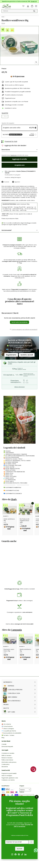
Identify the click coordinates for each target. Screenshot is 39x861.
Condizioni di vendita (8, 753)
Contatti (4, 744)
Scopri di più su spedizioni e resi (24, 2)
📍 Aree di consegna (8, 728)
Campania (16, 629)
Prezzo (4, 68)
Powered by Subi (11, 142)
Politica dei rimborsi (7, 760)
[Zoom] (36, 62)
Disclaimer (5, 766)
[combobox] (19, 11)
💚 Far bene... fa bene (8, 735)
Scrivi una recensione (19, 322)
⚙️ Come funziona (7, 726)
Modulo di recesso (7, 758)
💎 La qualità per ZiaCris (9, 731)
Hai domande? (7, 230)
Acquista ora (19, 165)
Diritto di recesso (6, 755)
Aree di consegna (7, 775)
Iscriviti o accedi (27, 355)
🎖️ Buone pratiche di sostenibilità (11, 733)
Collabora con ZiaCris (8, 780)
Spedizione (13, 155)
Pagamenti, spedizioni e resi (10, 778)
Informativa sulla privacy (9, 762)
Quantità (5, 113)
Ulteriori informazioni (19, 387)
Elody (3, 23)
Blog (3, 737)
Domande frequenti (7, 746)
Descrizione (6, 150)
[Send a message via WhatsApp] (36, 850)
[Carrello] (32, 6)
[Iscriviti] (31, 842)
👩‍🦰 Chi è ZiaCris (6, 724)
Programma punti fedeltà (9, 773)
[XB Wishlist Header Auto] (23, 6)
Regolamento (11, 355)
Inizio (3, 17)
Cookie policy (5, 764)
